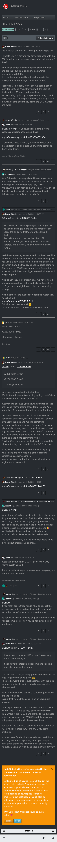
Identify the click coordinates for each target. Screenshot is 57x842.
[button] (3, 838)
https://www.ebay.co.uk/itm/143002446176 (23, 486)
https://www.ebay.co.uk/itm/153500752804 (23, 137)
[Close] (52, 769)
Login (17, 821)
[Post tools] (53, 112)
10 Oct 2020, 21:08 (26, 557)
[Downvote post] (47, 112)
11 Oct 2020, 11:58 (29, 599)
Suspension (9, 29)
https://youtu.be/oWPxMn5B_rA (17, 301)
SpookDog (9, 174)
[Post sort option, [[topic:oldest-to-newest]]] (5, 38)
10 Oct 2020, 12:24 (33, 214)
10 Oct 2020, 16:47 (33, 362)
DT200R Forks (29, 218)
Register (8, 821)
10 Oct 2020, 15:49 (25, 322)
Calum (7, 125)
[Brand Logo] (6, 6)
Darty (7, 322)
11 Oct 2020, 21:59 (33, 644)
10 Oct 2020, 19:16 (29, 506)
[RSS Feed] (45, 29)
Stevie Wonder (11, 46)
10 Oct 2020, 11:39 (29, 174)
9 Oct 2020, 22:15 (33, 46)
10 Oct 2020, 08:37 (26, 125)
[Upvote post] (38, 112)
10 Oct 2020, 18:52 (33, 482)
